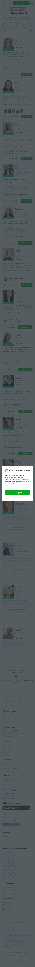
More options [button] (18, 498)
